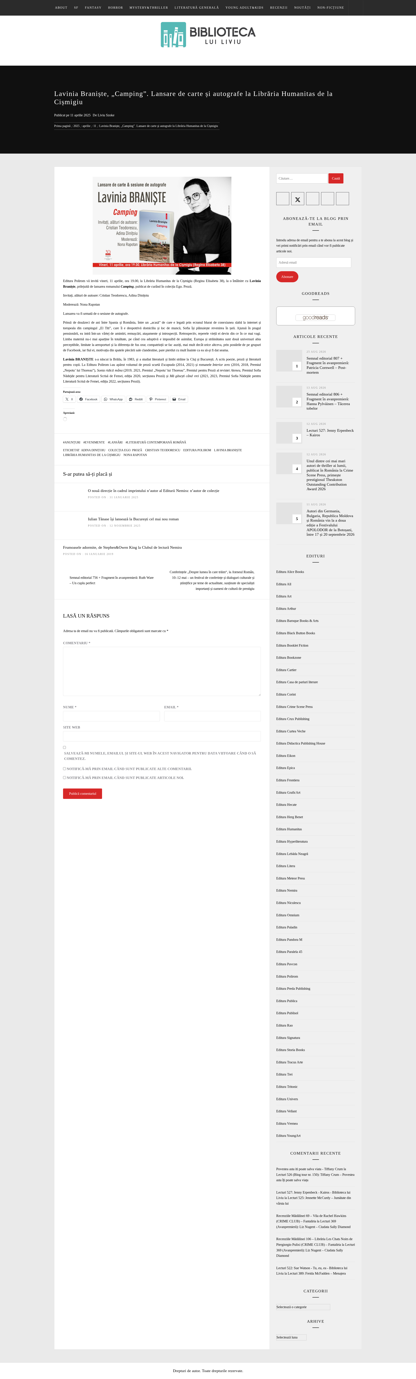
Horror (115, 7)
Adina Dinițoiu (93, 450)
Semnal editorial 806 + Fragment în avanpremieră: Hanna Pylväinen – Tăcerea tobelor (328, 401)
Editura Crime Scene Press (294, 707)
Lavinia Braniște (228, 450)
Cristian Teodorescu (162, 450)
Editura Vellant (286, 1111)
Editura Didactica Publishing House (300, 743)
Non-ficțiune (330, 7)
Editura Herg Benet (289, 817)
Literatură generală (197, 7)
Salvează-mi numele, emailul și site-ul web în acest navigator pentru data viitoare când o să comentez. (160, 756)
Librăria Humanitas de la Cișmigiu (91, 455)
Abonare (287, 277)
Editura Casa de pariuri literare (297, 682)
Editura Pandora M (289, 939)
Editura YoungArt (288, 1135)
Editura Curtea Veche (291, 731)
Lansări (116, 442)
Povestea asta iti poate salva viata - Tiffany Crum (309, 1169)
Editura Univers (287, 1099)
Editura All (283, 584)
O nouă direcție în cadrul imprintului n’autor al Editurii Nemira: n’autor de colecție (153, 490)
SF (76, 7)
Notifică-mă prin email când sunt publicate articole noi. (125, 778)
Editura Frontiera (287, 780)
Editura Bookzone (288, 657)
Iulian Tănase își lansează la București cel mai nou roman (133, 519)
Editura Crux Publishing (292, 719)
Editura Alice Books (290, 572)
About (61, 7)
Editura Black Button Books (295, 633)
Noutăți (302, 7)
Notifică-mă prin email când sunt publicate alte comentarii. (129, 769)
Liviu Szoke (106, 115)
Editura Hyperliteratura (292, 841)
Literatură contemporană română (156, 442)
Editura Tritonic (287, 1087)
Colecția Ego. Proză (125, 450)
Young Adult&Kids (245, 7)
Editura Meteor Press (290, 878)
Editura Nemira (286, 890)
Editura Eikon (285, 756)
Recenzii (279, 7)
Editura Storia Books (290, 1050)
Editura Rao (284, 1025)
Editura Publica (286, 1001)
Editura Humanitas (289, 829)
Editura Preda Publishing (293, 988)
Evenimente (95, 442)
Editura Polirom (197, 450)
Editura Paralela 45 (289, 952)
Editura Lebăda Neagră (292, 854)
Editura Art (283, 596)
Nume (69, 707)
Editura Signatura (288, 1038)
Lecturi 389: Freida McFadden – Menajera (317, 1273)
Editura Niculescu (288, 903)
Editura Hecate (286, 804)
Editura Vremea (287, 1123)
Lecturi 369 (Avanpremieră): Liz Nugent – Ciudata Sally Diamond (315, 1250)
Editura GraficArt (288, 792)
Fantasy (93, 7)
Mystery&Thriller (149, 7)
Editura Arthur (286, 608)
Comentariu (76, 643)
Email (171, 707)
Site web (71, 727)
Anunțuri (72, 442)
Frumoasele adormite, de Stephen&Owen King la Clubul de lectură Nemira (122, 547)
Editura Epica (285, 768)
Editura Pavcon (286, 964)
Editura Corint (286, 694)
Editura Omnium (287, 915)
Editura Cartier (286, 670)
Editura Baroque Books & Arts (297, 621)
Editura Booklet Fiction (292, 645)
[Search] (355, 8)
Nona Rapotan (135, 455)
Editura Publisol (287, 1013)
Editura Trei (284, 1074)
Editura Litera (285, 866)
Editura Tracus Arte (289, 1062)
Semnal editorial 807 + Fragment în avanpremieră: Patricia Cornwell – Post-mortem (328, 365)
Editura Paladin (286, 927)
